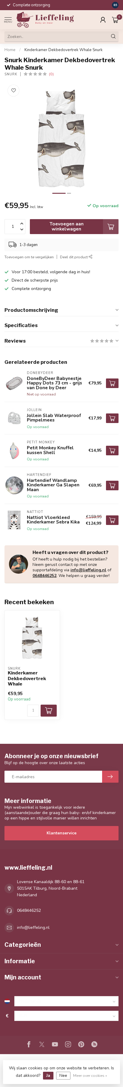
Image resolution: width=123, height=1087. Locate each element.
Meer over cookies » (90, 1075)
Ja (48, 1075)
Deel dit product (74, 256)
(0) (51, 74)
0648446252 (44, 575)
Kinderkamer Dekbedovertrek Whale (27, 678)
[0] (115, 20)
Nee (63, 1075)
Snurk (10, 74)
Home (10, 50)
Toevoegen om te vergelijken (29, 256)
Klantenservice (61, 833)
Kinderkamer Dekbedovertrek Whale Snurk (63, 50)
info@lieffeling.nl (88, 570)
